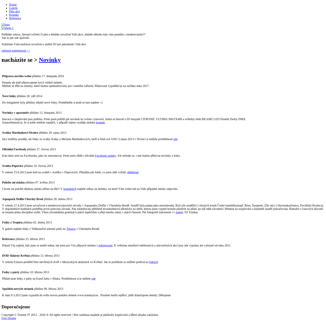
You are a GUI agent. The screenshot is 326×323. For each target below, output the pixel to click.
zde (175, 139)
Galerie (13, 8)
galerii (179, 212)
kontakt (100, 122)
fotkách (153, 262)
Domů (13, 4)
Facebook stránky (105, 155)
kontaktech (69, 188)
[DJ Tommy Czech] (8, 28)
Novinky (50, 59)
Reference (15, 18)
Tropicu (71, 228)
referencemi (105, 245)
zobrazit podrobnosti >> (16, 50)
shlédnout (133, 172)
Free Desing (9, 318)
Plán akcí (14, 11)
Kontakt (14, 14)
